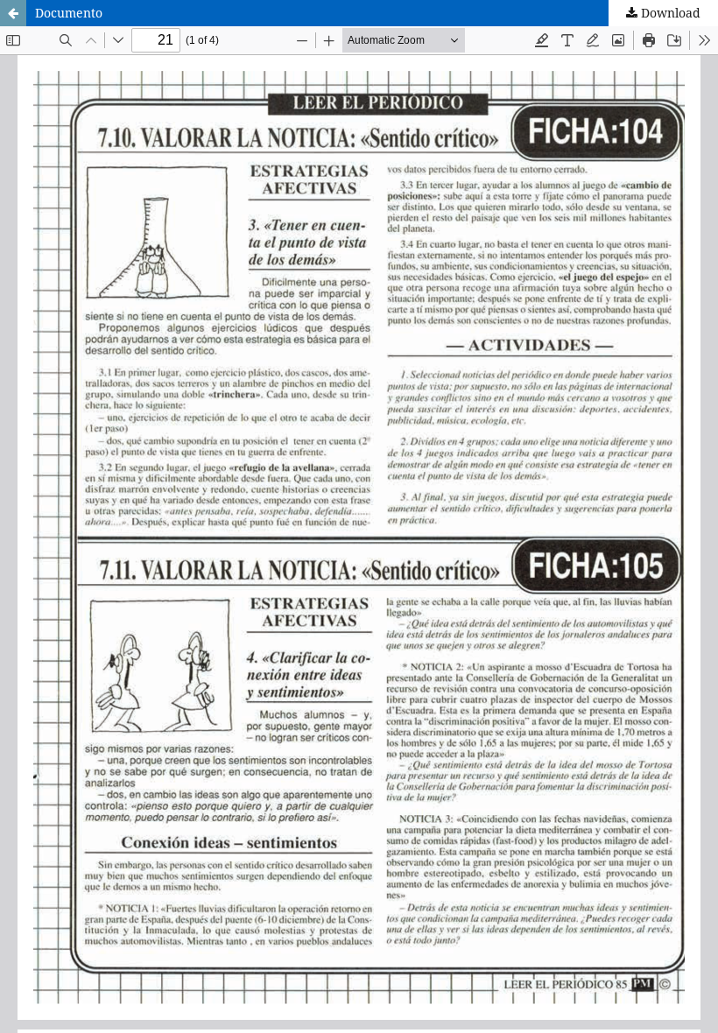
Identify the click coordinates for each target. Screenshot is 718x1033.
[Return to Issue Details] (13, 13)
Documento (68, 12)
